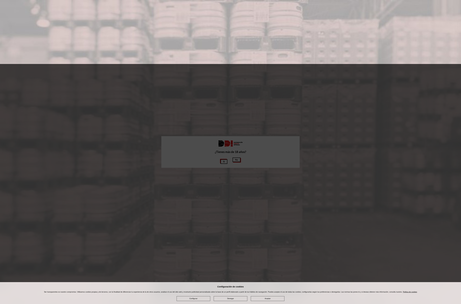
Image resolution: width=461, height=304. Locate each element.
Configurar (193, 298)
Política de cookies (410, 292)
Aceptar (268, 298)
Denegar (230, 298)
